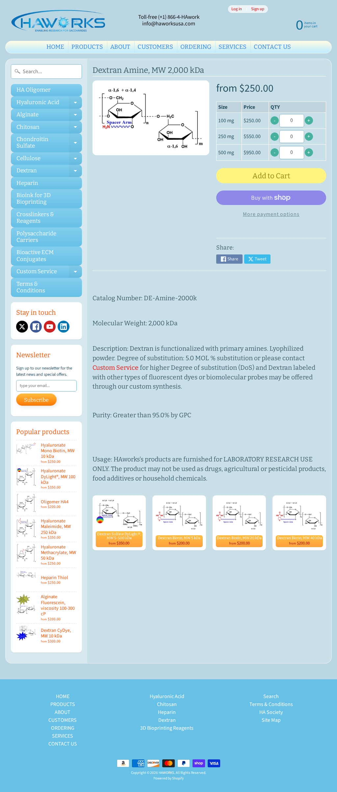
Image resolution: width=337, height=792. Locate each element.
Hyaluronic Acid (49, 103)
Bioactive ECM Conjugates (35, 255)
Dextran (49, 172)
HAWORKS (166, 772)
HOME (55, 46)
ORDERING (195, 46)
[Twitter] (22, 327)
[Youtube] (50, 327)
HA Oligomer (33, 89)
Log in (236, 9)
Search (271, 696)
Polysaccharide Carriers (36, 237)
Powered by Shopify (168, 778)
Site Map (271, 720)
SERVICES (232, 46)
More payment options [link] (271, 214)
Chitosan (49, 128)
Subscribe (36, 400)
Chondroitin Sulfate (49, 143)
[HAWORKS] (59, 20)
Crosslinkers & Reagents (35, 217)
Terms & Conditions (30, 287)
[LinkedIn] (63, 327)
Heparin (27, 183)
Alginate (49, 116)
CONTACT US (272, 46)
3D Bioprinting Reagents (167, 728)
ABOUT (120, 46)
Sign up (257, 9)
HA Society (271, 712)
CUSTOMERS (155, 46)
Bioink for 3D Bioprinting (33, 198)
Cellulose (49, 159)
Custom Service (49, 273)
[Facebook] (36, 327)
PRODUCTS (87, 46)
